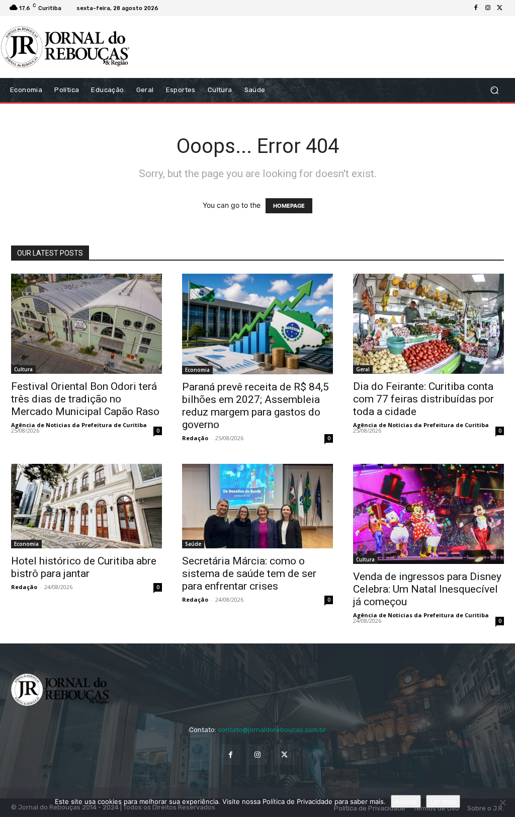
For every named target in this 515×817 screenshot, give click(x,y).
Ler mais (443, 801)
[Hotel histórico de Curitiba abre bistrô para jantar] (86, 506)
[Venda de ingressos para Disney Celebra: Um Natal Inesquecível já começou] (428, 514)
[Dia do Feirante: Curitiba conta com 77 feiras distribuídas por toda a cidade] (428, 324)
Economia (197, 369)
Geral (363, 369)
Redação (195, 438)
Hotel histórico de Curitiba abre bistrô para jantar (83, 567)
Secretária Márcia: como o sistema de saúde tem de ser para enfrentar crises (249, 573)
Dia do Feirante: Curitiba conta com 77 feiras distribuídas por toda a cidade (423, 399)
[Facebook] (476, 8)
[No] (502, 802)
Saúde (193, 543)
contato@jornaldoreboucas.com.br (272, 729)
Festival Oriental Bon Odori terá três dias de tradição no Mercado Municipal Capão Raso (85, 399)
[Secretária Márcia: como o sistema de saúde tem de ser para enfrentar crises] (257, 506)
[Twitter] (500, 8)
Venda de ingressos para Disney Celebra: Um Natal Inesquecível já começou (427, 589)
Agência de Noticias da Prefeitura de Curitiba (79, 425)
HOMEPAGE (289, 205)
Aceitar (406, 801)
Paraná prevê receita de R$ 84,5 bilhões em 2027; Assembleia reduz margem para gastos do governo (255, 406)
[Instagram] (488, 8)
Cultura (23, 369)
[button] (494, 90)
